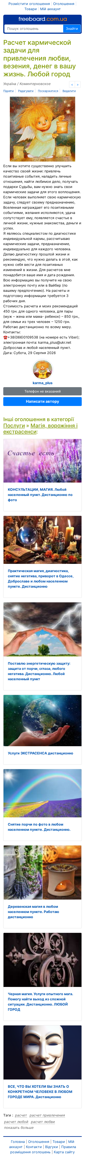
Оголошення (63, 4)
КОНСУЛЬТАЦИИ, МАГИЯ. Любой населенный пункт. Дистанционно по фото (40, 494)
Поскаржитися (48, 91)
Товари (30, 9)
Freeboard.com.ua (42, 19)
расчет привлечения (47, 1115)
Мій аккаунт (50, 9)
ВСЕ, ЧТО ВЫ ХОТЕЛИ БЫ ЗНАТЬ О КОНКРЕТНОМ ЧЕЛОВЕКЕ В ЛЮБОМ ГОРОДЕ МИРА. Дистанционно (40, 1091)
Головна (18, 1141)
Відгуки (51, 1147)
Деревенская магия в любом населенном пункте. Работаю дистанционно (33, 911)
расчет (21, 1115)
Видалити (69, 91)
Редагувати (26, 91)
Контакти (34, 1147)
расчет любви (43, 1122)
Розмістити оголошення (29, 4)
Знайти (72, 28)
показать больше (19, 1127)
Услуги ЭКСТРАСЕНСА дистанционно (40, 753)
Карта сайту (64, 1152)
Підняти (8, 91)
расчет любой (16, 1122)
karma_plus (43, 383)
